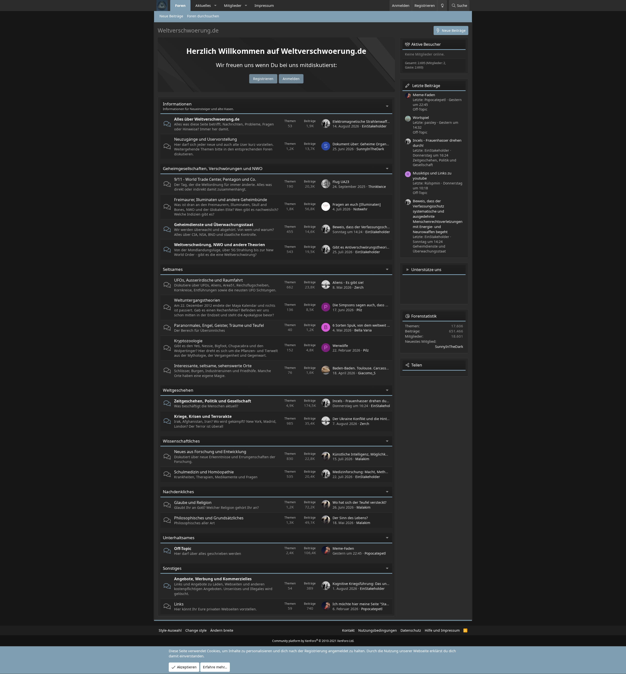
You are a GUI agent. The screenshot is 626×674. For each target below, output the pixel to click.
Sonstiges (172, 568)
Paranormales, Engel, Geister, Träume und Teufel (219, 325)
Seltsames (173, 269)
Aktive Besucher (426, 44)
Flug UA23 (341, 181)
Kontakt (348, 630)
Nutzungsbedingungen (377, 630)
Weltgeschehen (178, 390)
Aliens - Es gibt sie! (348, 282)
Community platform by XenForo (313, 641)
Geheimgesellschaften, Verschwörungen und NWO (212, 168)
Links (179, 604)
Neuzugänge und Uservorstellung (205, 139)
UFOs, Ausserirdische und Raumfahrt (208, 280)
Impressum (264, 5)
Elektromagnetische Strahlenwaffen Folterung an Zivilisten (381, 121)
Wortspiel (421, 117)
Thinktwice (377, 186)
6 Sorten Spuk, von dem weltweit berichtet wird (371, 325)
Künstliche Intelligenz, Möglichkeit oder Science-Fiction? (379, 454)
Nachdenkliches (178, 491)
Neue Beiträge (171, 16)
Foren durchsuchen (203, 16)
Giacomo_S (367, 373)
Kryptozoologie (188, 340)
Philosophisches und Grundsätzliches (209, 518)
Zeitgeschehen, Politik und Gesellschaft (212, 401)
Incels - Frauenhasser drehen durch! (363, 401)
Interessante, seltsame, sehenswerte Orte (213, 365)
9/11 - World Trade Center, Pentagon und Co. (215, 179)
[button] (215, 5)
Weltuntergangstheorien (197, 300)
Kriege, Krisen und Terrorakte (203, 416)
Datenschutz (411, 630)
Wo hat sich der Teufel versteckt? (359, 502)
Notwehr (360, 209)
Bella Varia (363, 330)
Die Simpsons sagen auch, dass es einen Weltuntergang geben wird (389, 305)
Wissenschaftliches (181, 441)
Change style (196, 630)
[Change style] (442, 5)
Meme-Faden (343, 548)
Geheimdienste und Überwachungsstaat (213, 224)
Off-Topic (182, 548)
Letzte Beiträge (426, 85)
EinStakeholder (374, 126)
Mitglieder (232, 5)
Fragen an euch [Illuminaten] (357, 204)
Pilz (359, 310)
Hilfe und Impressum (442, 630)
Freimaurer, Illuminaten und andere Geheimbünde (220, 199)
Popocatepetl (375, 553)
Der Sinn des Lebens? (350, 517)
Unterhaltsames (178, 537)
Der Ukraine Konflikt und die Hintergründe (367, 418)
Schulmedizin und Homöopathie (204, 472)
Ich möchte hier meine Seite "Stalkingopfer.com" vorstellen (381, 604)
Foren (180, 5)
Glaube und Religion (193, 502)
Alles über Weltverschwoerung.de (206, 119)
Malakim (362, 459)
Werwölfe (340, 345)
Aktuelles (203, 5)
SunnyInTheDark (370, 149)
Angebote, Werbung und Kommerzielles (213, 579)
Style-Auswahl (170, 630)
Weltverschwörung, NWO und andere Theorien (219, 244)
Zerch (359, 287)
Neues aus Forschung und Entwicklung (210, 451)
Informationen (177, 104)
